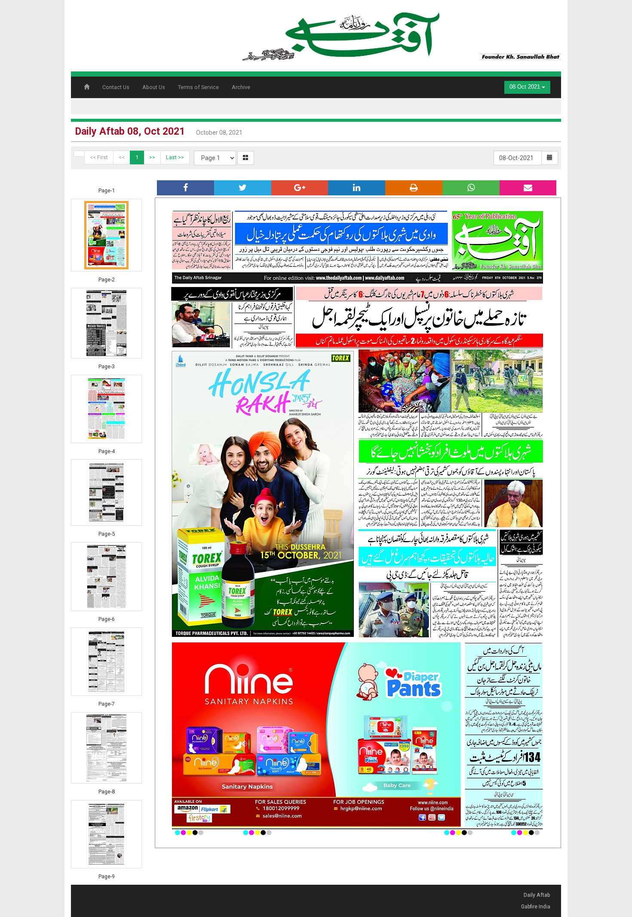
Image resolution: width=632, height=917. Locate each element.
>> (152, 157)
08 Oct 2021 (525, 87)
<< (122, 157)
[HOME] (400, 33)
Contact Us (115, 87)
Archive (241, 87)
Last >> (175, 157)
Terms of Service (198, 87)
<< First (99, 157)
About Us (153, 87)
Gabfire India (535, 907)
